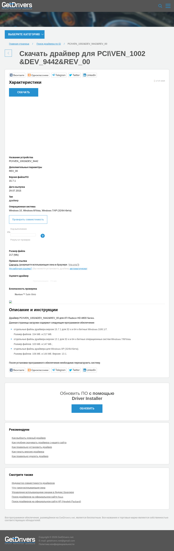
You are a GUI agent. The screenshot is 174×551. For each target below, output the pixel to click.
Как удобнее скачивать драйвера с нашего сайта (39, 442)
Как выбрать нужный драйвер (29, 437)
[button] (17, 75)
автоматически (78, 268)
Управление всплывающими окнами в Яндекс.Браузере (43, 492)
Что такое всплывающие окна (28, 487)
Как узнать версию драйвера (28, 451)
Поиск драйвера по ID (49, 43)
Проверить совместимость (28, 219)
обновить (87, 408)
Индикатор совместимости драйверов (33, 483)
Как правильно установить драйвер (32, 447)
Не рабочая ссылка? (20, 268)
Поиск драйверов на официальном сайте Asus (37, 496)
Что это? (73, 264)
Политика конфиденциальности (56, 544)
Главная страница (19, 43)
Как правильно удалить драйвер (30, 456)
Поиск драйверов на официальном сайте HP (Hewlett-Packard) (46, 501)
